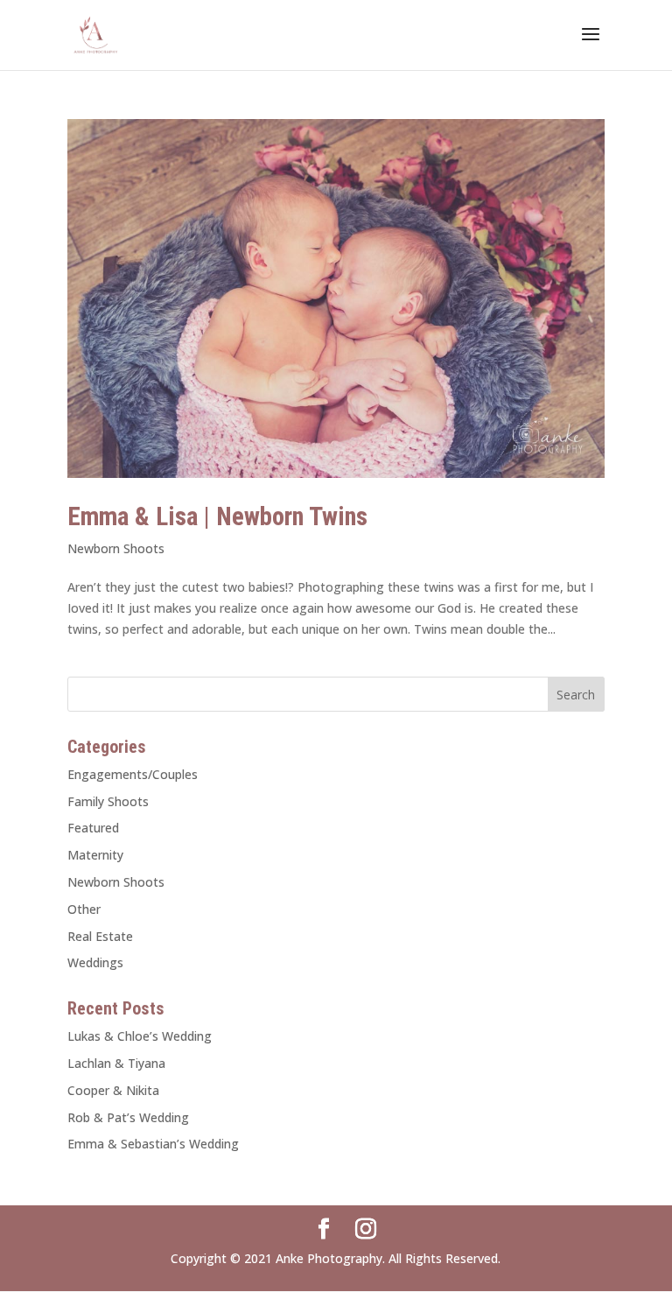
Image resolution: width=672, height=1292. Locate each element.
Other (84, 909)
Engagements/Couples (132, 774)
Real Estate (100, 936)
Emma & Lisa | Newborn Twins (217, 516)
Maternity (95, 854)
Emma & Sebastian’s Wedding (153, 1143)
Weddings (95, 962)
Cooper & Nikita (113, 1090)
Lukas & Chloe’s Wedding (139, 1036)
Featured (93, 827)
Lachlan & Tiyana (116, 1063)
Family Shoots (108, 801)
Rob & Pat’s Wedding (128, 1117)
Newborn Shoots (115, 548)
